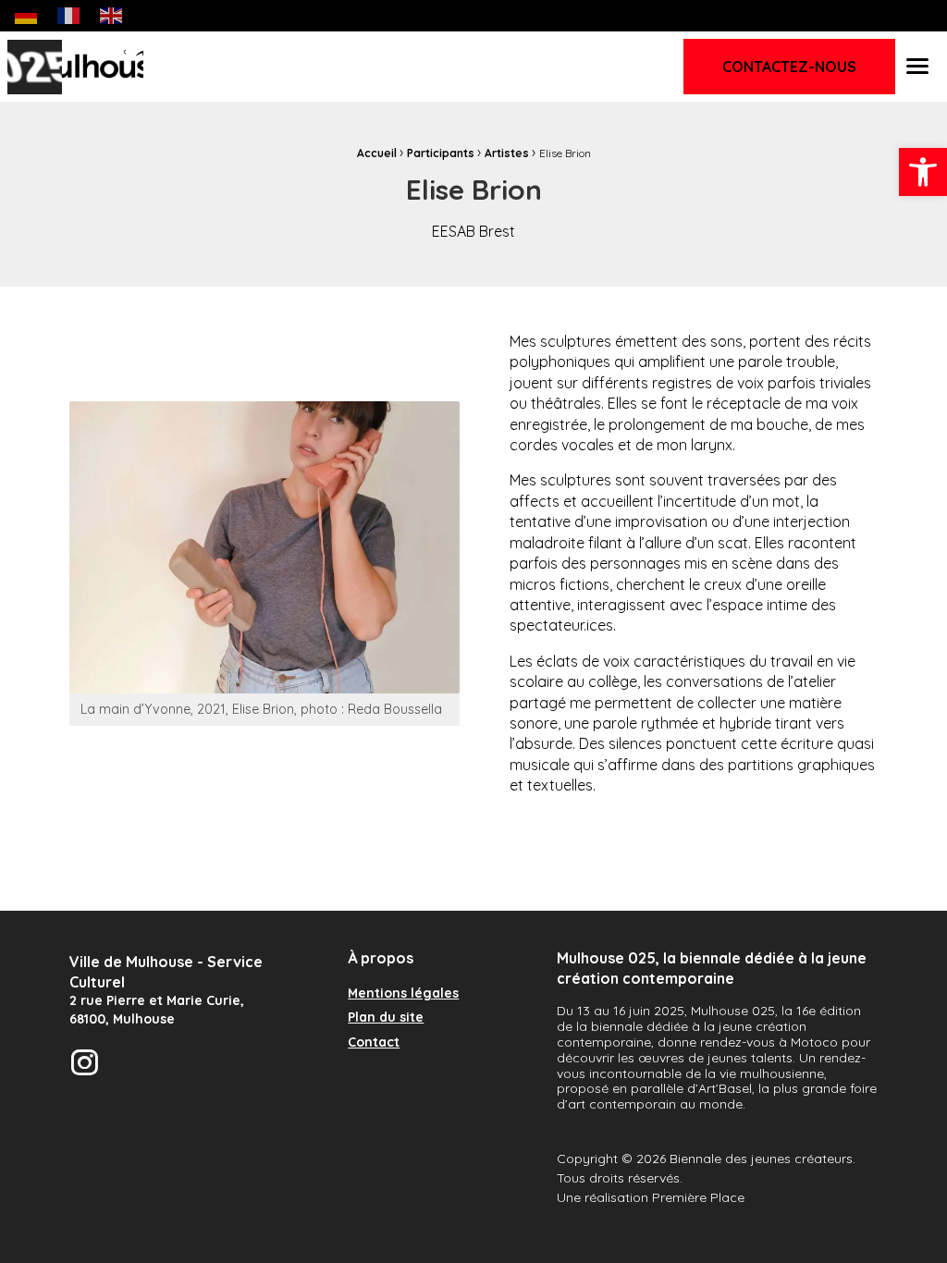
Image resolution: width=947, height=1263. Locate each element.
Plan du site (386, 1018)
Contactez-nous (789, 66)
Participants (440, 153)
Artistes (507, 153)
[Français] (69, 14)
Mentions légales (403, 994)
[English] (112, 14)
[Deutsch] (27, 14)
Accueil (377, 153)
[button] (923, 172)
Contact (374, 1043)
